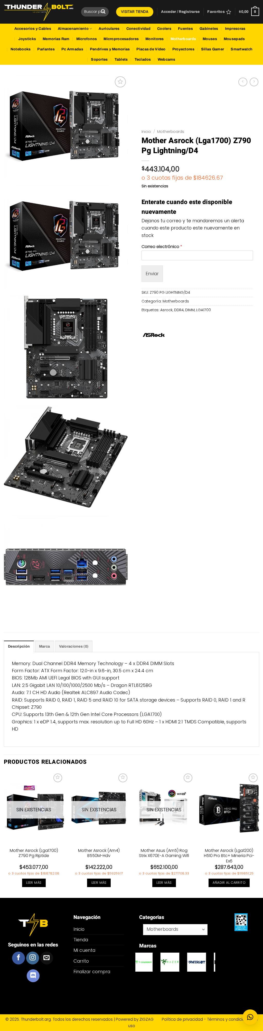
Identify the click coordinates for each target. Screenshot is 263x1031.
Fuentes (185, 29)
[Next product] (242, 82)
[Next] (259, 834)
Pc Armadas (72, 49)
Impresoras (235, 29)
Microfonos (86, 39)
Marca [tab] (44, 646)
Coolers (164, 29)
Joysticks (27, 39)
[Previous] (4, 834)
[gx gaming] (202, 962)
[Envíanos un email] (46, 958)
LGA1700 (203, 309)
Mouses (210, 39)
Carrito (81, 961)
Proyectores (183, 49)
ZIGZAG (150, 1019)
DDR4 (179, 309)
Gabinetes (209, 29)
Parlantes (46, 49)
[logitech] (148, 962)
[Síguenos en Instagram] (32, 958)
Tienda (80, 939)
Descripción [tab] (19, 646)
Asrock (166, 309)
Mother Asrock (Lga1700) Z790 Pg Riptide (34, 853)
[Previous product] (254, 82)
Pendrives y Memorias (110, 49)
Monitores (154, 39)
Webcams (166, 59)
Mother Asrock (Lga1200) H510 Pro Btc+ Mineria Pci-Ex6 (229, 856)
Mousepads (234, 39)
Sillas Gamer (212, 49)
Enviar (152, 273)
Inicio (146, 131)
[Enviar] (103, 11)
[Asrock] (154, 335)
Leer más (33, 882)
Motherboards (183, 39)
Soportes (99, 59)
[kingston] (175, 962)
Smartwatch (241, 49)
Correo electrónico (162, 247)
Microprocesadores (121, 39)
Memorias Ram (56, 39)
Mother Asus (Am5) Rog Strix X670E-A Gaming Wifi (164, 853)
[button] (180, 11)
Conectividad (138, 29)
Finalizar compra (91, 971)
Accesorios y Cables (32, 29)
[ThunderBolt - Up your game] (38, 12)
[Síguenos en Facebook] (18, 958)
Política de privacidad (183, 1019)
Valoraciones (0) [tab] (74, 646)
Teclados (143, 59)
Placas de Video (150, 49)
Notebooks (21, 49)
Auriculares (109, 29)
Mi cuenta (84, 950)
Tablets (121, 59)
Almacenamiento (73, 29)
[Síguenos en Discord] (33, 975)
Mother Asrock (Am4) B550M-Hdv (99, 853)
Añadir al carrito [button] (229, 882)
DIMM (190, 309)
